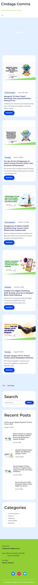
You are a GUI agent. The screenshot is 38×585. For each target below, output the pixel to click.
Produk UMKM (12, 521)
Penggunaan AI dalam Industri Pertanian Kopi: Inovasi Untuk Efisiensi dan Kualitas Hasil (16, 228)
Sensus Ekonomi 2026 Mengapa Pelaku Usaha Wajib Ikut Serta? (23, 484)
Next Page (10, 385)
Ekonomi (11, 516)
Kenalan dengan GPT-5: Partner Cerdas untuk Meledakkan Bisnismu (18, 357)
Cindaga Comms (15, 4)
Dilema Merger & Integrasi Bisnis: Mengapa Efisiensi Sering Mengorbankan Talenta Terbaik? (22, 436)
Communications (10, 93)
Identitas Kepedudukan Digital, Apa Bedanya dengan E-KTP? (23, 451)
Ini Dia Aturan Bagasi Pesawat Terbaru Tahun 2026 (18, 423)
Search (29, 402)
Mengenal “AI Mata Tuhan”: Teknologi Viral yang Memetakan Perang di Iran (17, 98)
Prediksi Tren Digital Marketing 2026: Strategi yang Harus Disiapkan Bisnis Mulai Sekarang (19, 293)
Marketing (8, 287)
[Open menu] (2, 15)
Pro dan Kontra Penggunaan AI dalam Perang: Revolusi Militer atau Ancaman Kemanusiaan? (18, 163)
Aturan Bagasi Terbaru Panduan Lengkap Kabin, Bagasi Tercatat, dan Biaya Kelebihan (22, 469)
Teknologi (8, 157)
